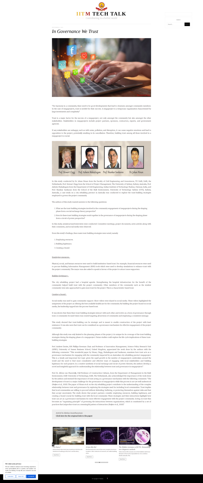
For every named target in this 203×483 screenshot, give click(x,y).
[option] (68, 442)
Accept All (31, 476)
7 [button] (103, 462)
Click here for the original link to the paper (74, 416)
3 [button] (98, 462)
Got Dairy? (57, 447)
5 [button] (100, 462)
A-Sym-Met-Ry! (91, 447)
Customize (10, 476)
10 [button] (107, 462)
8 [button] (104, 462)
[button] (53, 444)
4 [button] (99, 462)
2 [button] (96, 462)
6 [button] (102, 462)
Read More (56, 455)
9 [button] (106, 462)
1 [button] (95, 462)
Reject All (20, 476)
